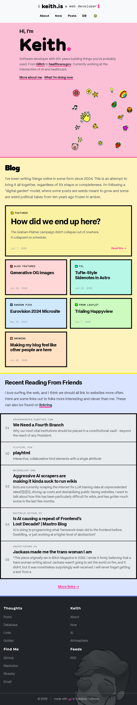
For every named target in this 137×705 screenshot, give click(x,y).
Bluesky (9, 673)
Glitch (40, 64)
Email (7, 682)
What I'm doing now (58, 77)
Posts (72, 15)
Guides (9, 640)
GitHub (9, 658)
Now (58, 15)
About (44, 15)
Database (10, 625)
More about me (30, 77)
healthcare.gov (60, 64)
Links (7, 633)
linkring (45, 405)
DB (84, 15)
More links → (68, 587)
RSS (73, 658)
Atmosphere (79, 640)
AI (71, 633)
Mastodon (11, 666)
